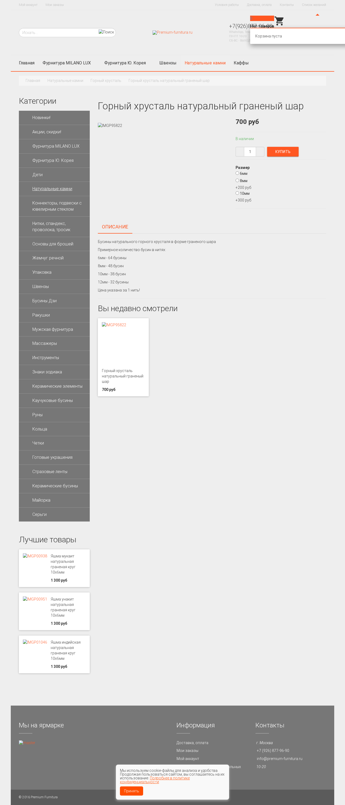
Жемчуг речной (48, 258)
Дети (37, 174)
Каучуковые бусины (52, 400)
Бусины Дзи (44, 300)
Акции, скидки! (46, 131)
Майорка (41, 500)
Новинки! (41, 117)
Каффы (241, 62)
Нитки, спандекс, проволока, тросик (51, 226)
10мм (245, 193)
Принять (131, 791)
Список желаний (314, 5)
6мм (243, 173)
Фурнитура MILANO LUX (67, 62)
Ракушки (41, 315)
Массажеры (44, 343)
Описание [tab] (115, 227)
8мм (243, 181)
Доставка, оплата (259, 5)
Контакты (287, 5)
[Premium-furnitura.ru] (172, 32)
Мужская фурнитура (52, 329)
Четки (38, 443)
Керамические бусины (55, 485)
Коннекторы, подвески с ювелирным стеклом (57, 206)
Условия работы (227, 5)
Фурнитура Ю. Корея (125, 62)
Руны (37, 414)
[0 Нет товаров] (279, 25)
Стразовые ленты (49, 471)
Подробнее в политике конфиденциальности (155, 780)
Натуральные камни (205, 62)
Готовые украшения (52, 457)
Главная (26, 62)
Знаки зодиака (47, 371)
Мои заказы (55, 5)
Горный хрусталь (106, 80)
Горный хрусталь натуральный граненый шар (122, 376)
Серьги (39, 514)
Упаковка (41, 272)
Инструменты (45, 357)
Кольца (39, 429)
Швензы (168, 62)
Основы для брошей (52, 244)
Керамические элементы (57, 386)
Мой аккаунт (28, 5)
